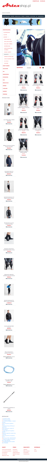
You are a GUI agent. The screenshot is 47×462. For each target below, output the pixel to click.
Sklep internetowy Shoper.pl (23, 461)
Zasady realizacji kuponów (6, 449)
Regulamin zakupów (16, 453)
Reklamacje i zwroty (5, 455)
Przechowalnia (26, 452)
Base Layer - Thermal (8, 43)
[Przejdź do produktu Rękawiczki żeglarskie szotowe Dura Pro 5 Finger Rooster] (24, 77)
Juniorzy (5, 37)
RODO (14, 455)
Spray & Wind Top (7, 39)
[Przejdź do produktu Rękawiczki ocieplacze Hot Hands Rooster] (38, 122)
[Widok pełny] (43, 68)
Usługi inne (5, 68)
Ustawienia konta (26, 453)
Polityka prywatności (16, 452)
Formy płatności (4, 452)
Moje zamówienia (26, 451)
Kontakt (35, 451)
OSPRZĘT (4, 85)
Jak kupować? (15, 449)
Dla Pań (5, 34)
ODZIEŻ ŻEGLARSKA (6, 29)
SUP (3, 71)
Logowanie (25, 449)
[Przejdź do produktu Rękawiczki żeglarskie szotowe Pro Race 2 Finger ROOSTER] (24, 122)
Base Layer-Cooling (8, 41)
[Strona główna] (16, 6)
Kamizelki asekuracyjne (8, 56)
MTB (4, 79)
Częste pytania (15, 451)
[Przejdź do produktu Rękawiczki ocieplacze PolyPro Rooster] (24, 144)
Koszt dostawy (4, 453)
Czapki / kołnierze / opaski (9, 58)
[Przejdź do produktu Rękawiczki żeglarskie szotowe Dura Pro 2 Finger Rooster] (38, 77)
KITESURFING (5, 77)
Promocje (5, 94)
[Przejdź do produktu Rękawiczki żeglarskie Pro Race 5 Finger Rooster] (38, 100)
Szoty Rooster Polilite (6, 418)
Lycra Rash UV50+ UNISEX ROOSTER (9, 438)
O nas (35, 449)
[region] (23, 22)
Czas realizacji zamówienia (6, 451)
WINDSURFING (6, 74)
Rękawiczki (6, 54)
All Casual (6, 61)
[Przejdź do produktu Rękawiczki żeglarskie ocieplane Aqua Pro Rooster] (24, 100)
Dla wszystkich (7, 32)
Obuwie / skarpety (7, 52)
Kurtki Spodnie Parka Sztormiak (8, 49)
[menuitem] (6, 16)
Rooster (23, 86)
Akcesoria (6, 63)
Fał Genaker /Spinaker (6, 419)
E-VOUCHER (5, 88)
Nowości (5, 91)
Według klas (5, 82)
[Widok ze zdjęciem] (40, 68)
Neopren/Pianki (7, 46)
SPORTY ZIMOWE (6, 65)
